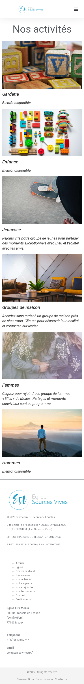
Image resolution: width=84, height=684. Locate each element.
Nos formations (25, 591)
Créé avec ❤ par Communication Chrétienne (42, 679)
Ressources (23, 575)
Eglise (19, 567)
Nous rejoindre (24, 587)
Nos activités (24, 579)
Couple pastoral (25, 571)
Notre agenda (24, 583)
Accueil (20, 563)
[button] (76, 9)
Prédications (23, 599)
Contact (20, 595)
